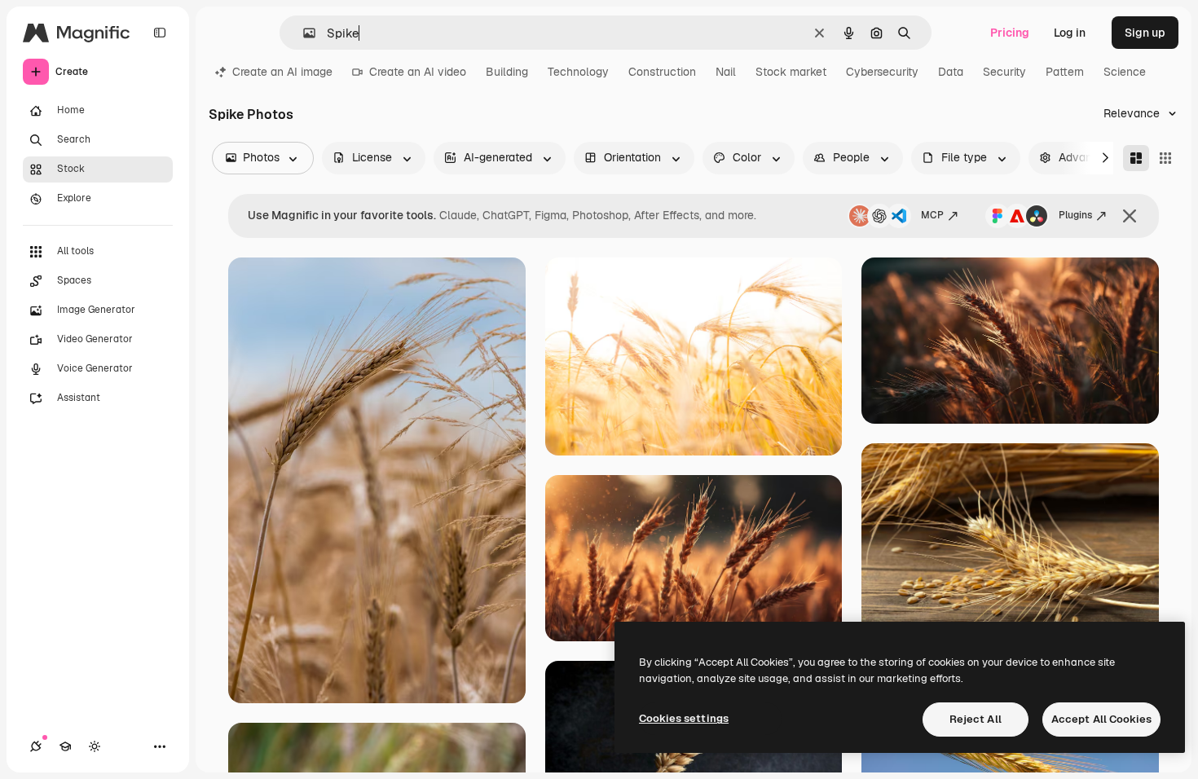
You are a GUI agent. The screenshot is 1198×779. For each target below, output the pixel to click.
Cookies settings (684, 718)
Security (1004, 71)
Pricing (1009, 32)
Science (1124, 71)
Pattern (1065, 71)
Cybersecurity (882, 71)
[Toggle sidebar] (160, 33)
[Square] (1165, 158)
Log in (1070, 32)
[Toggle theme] (94, 746)
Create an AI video (417, 71)
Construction (662, 71)
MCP (932, 215)
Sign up (1145, 32)
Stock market (790, 71)
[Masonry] (1136, 158)
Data (950, 71)
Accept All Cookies (1101, 719)
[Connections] (36, 746)
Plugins (1075, 215)
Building (507, 71)
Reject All (975, 719)
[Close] (1129, 216)
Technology (578, 71)
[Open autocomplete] (302, 33)
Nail (726, 71)
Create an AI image (282, 71)
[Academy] (65, 746)
